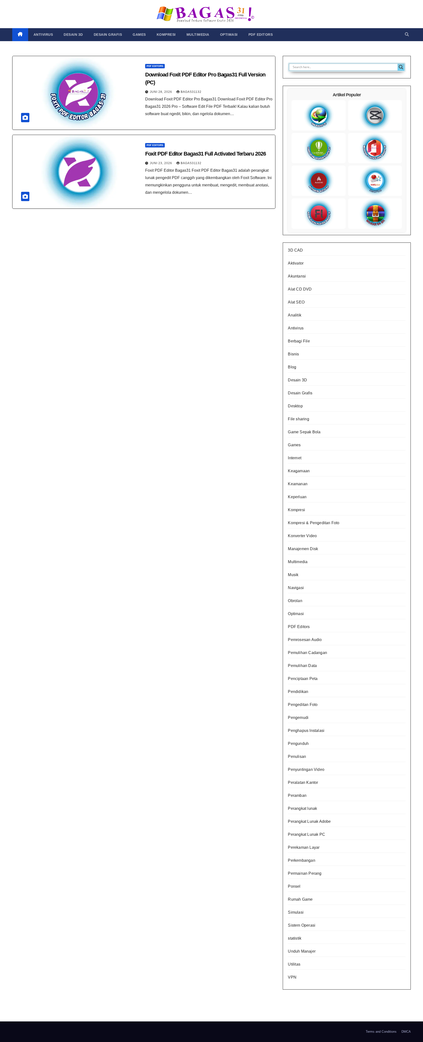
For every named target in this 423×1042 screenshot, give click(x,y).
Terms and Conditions (381, 1031)
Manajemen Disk (303, 549)
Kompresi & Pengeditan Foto (313, 523)
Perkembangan (301, 860)
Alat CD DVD (300, 289)
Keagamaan (299, 471)
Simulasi (296, 912)
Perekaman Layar (303, 847)
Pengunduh (298, 743)
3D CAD (295, 250)
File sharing (298, 419)
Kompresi (166, 34)
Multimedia (198, 34)
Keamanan (297, 484)
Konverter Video (302, 536)
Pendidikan (298, 692)
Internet (294, 458)
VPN (292, 977)
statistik (294, 938)
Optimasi (229, 34)
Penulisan (297, 756)
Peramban (297, 795)
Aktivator (296, 263)
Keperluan (297, 497)
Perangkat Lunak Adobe (309, 821)
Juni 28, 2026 (161, 92)
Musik (293, 575)
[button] (407, 34)
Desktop (295, 406)
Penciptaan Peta (302, 679)
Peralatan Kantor (303, 782)
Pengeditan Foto (302, 705)
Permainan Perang (304, 873)
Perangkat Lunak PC (306, 834)
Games (139, 34)
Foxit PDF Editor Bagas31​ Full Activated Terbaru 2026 (205, 154)
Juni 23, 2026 (161, 163)
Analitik (294, 315)
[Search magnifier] (401, 67)
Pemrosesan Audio (305, 640)
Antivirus (43, 34)
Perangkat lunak (302, 808)
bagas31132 (191, 92)
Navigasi (296, 588)
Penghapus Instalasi (306, 730)
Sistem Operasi (301, 925)
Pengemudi (298, 717)
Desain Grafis (108, 34)
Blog (292, 367)
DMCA (406, 1031)
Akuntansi (297, 276)
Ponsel (294, 886)
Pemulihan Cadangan (307, 653)
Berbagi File (299, 341)
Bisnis (293, 354)
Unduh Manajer (302, 951)
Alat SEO (296, 302)
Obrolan (295, 601)
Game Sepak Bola (304, 432)
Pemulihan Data (302, 666)
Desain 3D (73, 34)
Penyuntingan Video (306, 769)
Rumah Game (300, 899)
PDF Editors (260, 34)
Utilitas (294, 964)
